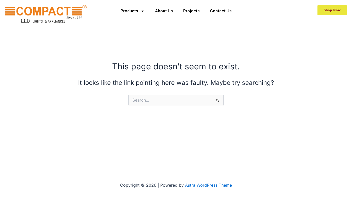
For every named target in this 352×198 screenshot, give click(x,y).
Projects (191, 11)
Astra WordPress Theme (208, 185)
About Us (164, 11)
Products (129, 11)
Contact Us (221, 11)
